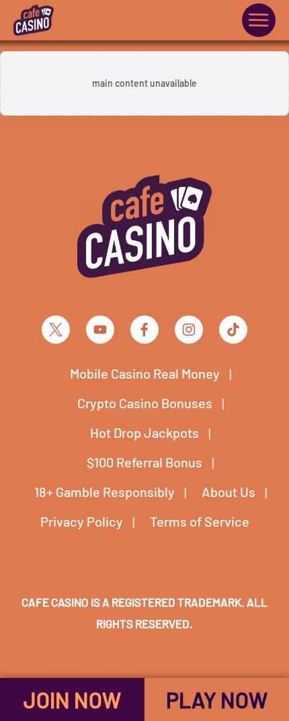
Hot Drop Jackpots (144, 432)
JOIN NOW (72, 699)
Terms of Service (199, 521)
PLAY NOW (216, 699)
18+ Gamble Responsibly (104, 492)
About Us (228, 492)
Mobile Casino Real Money (145, 373)
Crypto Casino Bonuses (144, 403)
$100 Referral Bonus (144, 462)
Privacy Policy (81, 521)
